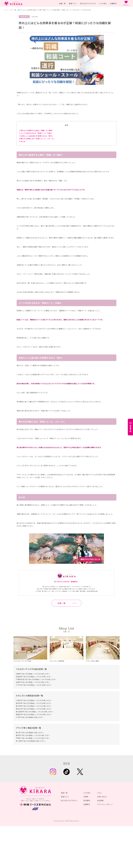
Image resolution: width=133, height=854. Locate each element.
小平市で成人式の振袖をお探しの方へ (29, 717)
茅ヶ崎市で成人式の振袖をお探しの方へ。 (31, 741)
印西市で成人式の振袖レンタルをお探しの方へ (33, 674)
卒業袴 (85, 797)
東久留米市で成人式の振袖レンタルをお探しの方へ (34, 712)
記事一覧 (62, 603)
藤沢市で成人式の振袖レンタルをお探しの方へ (33, 735)
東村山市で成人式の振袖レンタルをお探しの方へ (34, 709)
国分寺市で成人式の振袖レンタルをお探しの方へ (34, 703)
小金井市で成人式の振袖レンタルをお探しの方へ (34, 700)
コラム (99, 793)
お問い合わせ (102, 797)
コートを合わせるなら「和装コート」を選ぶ (35, 133)
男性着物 (86, 800)
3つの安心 (87, 793)
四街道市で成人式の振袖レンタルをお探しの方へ (34, 676)
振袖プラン (65, 797)
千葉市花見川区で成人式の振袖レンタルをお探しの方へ (36, 679)
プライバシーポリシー (105, 804)
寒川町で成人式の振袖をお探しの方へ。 (30, 732)
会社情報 (100, 800)
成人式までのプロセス (69, 800)
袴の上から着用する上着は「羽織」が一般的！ (36, 130)
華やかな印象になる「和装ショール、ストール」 (37, 139)
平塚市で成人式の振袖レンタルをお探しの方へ (33, 738)
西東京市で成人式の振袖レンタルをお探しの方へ (34, 714)
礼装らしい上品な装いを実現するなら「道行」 (36, 136)
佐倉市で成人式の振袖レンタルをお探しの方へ (33, 682)
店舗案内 (86, 804)
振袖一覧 (64, 793)
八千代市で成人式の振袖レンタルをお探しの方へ (34, 685)
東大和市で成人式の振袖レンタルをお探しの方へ (34, 706)
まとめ (22, 141)
